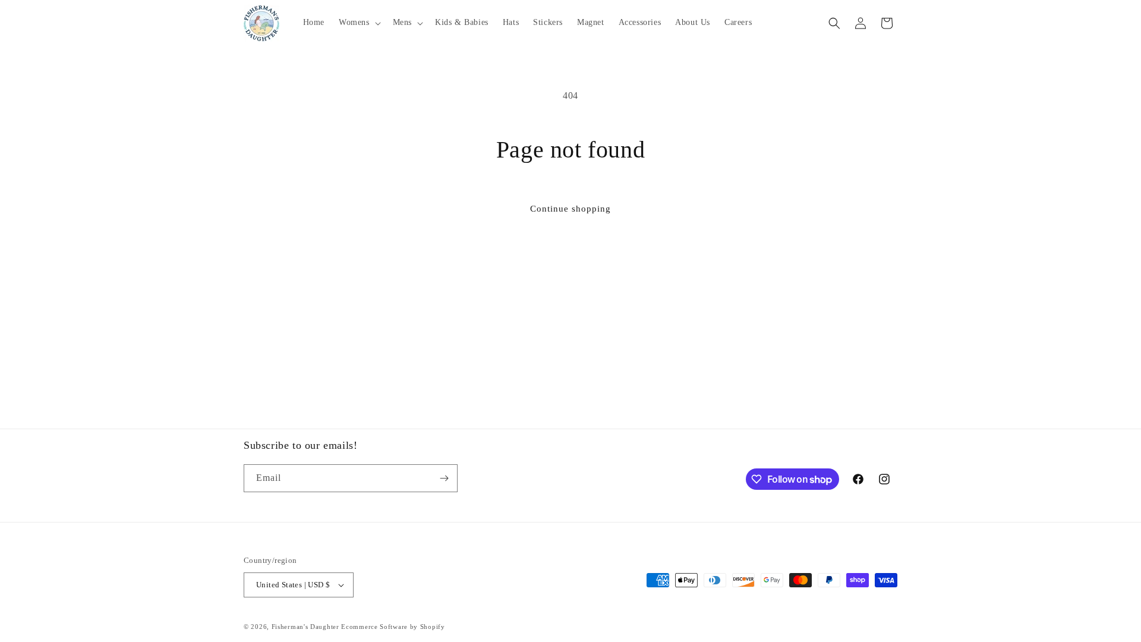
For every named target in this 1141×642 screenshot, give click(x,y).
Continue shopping (570, 208)
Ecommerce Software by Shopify (393, 626)
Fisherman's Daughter (305, 626)
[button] (359, 22)
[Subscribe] (444, 478)
